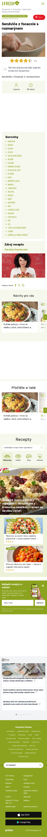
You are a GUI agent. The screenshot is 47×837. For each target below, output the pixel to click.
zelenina (11, 141)
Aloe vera (32, 746)
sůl (9, 220)
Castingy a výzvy (29, 783)
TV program (11, 735)
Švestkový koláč (23, 756)
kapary (11, 184)
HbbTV (7, 787)
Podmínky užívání (11, 791)
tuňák (10, 231)
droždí (10, 159)
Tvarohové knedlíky (16, 753)
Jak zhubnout (11, 731)
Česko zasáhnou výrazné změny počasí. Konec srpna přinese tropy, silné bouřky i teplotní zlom (23, 691)
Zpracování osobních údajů (31, 792)
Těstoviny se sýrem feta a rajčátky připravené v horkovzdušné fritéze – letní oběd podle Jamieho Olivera (22, 538)
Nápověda (27, 797)
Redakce (27, 800)
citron (10, 152)
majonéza (12, 188)
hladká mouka (14, 166)
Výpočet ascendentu (32, 749)
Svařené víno (35, 742)
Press (25, 779)
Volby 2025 (26, 742)
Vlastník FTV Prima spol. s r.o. (11, 802)
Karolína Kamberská (10, 19)
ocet (10, 177)
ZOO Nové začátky (23, 738)
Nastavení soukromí (30, 806)
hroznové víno (14, 170)
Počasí (37, 735)
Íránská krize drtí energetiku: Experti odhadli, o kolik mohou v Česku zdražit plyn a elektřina (23, 679)
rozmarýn (12, 216)
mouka (11, 162)
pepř (10, 198)
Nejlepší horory (35, 731)
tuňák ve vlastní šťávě (18, 234)
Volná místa (9, 779)
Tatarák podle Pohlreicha (19, 746)
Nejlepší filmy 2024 (23, 731)
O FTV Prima (9, 776)
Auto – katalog (36, 738)
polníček (11, 202)
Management (28, 776)
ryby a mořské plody (17, 227)
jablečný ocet (14, 180)
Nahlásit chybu (10, 806)
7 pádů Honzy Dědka (14, 742)
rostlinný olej (13, 209)
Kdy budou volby (11, 738)
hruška (11, 173)
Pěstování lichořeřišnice (16, 749)
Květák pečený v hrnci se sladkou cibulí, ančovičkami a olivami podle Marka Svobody (17, 326)
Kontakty (27, 787)
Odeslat (40, 603)
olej (9, 206)
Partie (30, 735)
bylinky (11, 213)
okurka (11, 191)
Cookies (8, 797)
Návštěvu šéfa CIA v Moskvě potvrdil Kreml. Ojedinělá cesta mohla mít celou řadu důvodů (20, 703)
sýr (9, 224)
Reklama (8, 783)
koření (10, 195)
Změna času (22, 735)
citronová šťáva (15, 155)
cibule (10, 144)
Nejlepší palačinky (30, 753)
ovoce (10, 148)
